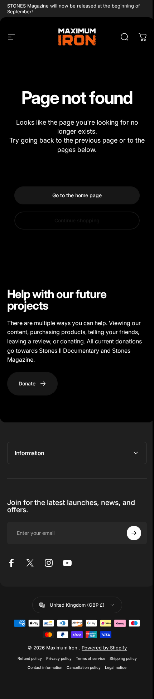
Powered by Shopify (101, 648)
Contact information (42, 667)
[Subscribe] (128, 533)
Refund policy (27, 658)
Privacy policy (56, 658)
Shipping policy (120, 658)
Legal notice (113, 667)
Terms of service (87, 658)
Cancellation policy (81, 667)
